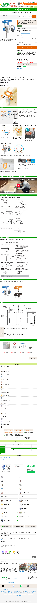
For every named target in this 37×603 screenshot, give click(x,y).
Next (36, 348)
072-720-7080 (14, 578)
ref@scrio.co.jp (11, 582)
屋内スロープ (12, 16)
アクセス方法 (21, 571)
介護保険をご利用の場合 (5, 461)
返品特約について (20, 68)
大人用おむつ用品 (9, 591)
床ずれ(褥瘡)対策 (4, 592)
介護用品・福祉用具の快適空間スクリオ (7, 11)
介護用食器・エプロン (17, 592)
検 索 (34, 16)
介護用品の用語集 (4, 459)
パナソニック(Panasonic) (25, 33)
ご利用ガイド (15, 9)
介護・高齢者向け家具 (17, 591)
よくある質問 (27, 9)
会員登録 (32, 7)
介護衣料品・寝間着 (27, 592)
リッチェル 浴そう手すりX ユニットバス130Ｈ (30, 350)
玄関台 (2, 16)
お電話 (30, 573)
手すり (16, 11)
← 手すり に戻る (33, 358)
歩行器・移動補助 (5, 589)
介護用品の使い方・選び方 (5, 457)
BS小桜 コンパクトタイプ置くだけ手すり (22, 350)
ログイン (35, 7)
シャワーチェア (6, 16)
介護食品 (22, 592)
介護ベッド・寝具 (33, 591)
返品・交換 (21, 9)
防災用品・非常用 (18, 595)
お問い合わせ (34, 9)
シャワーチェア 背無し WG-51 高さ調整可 (14, 350)
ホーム (3, 9)
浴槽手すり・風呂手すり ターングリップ (6, 350)
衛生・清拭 (33, 592)
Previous (1, 349)
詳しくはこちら (4, 539)
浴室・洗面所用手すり (21, 11)
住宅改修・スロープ (27, 591)
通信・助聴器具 (10, 592)
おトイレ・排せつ (3, 591)
